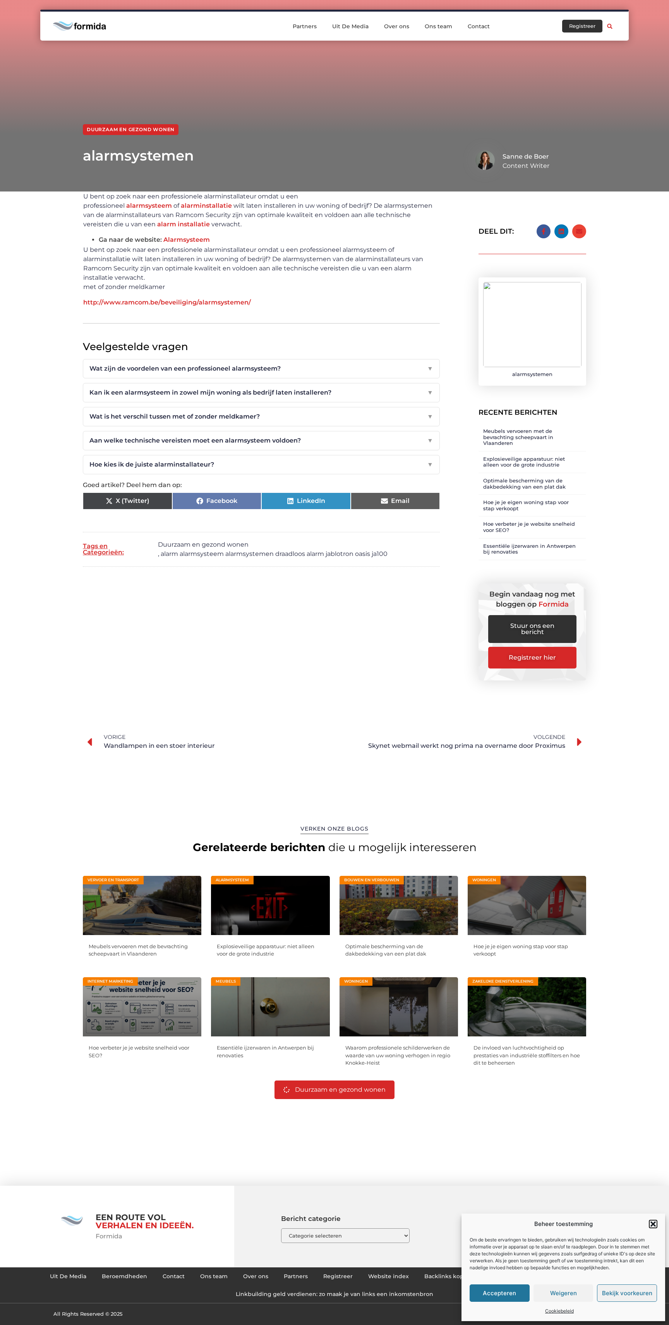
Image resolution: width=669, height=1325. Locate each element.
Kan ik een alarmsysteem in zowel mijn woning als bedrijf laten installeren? (261, 392)
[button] (653, 1224)
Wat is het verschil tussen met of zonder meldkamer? (261, 416)
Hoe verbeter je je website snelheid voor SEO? (529, 527)
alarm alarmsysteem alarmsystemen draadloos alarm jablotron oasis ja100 (274, 553)
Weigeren (563, 1293)
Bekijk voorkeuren (627, 1293)
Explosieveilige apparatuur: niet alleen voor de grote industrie (524, 462)
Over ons (396, 26)
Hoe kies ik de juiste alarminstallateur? (261, 464)
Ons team (438, 26)
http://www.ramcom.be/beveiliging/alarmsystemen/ (167, 302)
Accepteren (499, 1293)
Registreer (338, 1276)
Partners (305, 26)
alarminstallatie (206, 205)
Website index (388, 1276)
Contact (479, 26)
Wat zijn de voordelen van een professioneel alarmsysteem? (261, 368)
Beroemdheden (124, 1276)
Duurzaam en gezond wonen (131, 129)
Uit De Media (350, 26)
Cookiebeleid (559, 1311)
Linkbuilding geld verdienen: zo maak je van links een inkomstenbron (334, 1294)
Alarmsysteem (186, 239)
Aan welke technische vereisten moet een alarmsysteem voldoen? (261, 440)
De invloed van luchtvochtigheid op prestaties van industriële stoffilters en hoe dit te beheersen (526, 1055)
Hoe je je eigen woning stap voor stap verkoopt (526, 505)
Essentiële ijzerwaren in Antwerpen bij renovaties (529, 549)
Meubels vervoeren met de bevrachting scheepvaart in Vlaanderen (518, 437)
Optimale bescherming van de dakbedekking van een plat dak (524, 483)
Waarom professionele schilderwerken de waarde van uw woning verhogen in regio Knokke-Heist (397, 1055)
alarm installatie (183, 224)
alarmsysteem (149, 205)
